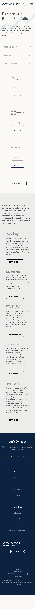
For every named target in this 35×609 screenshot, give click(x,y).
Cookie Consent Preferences (17, 574)
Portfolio (17, 519)
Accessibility (18, 576)
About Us (17, 513)
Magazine (17, 478)
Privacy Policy (17, 572)
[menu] (30, 4)
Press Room (17, 484)
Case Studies (17, 489)
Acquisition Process (17, 525)
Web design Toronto (26, 582)
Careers (17, 569)
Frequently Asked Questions (17, 531)
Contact (17, 495)
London (18, 584)
